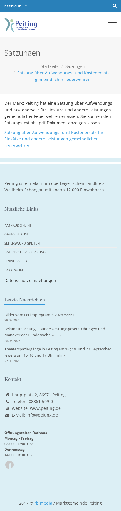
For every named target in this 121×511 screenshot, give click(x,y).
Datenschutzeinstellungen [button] (30, 280)
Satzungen (75, 66)
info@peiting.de (42, 415)
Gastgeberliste (17, 234)
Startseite (50, 66)
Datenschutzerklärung (25, 252)
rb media (43, 503)
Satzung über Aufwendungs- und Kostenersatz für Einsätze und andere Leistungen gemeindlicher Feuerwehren (54, 139)
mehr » (69, 315)
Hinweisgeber (15, 261)
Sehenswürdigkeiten (22, 243)
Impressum (13, 270)
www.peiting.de (45, 408)
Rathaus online (17, 225)
